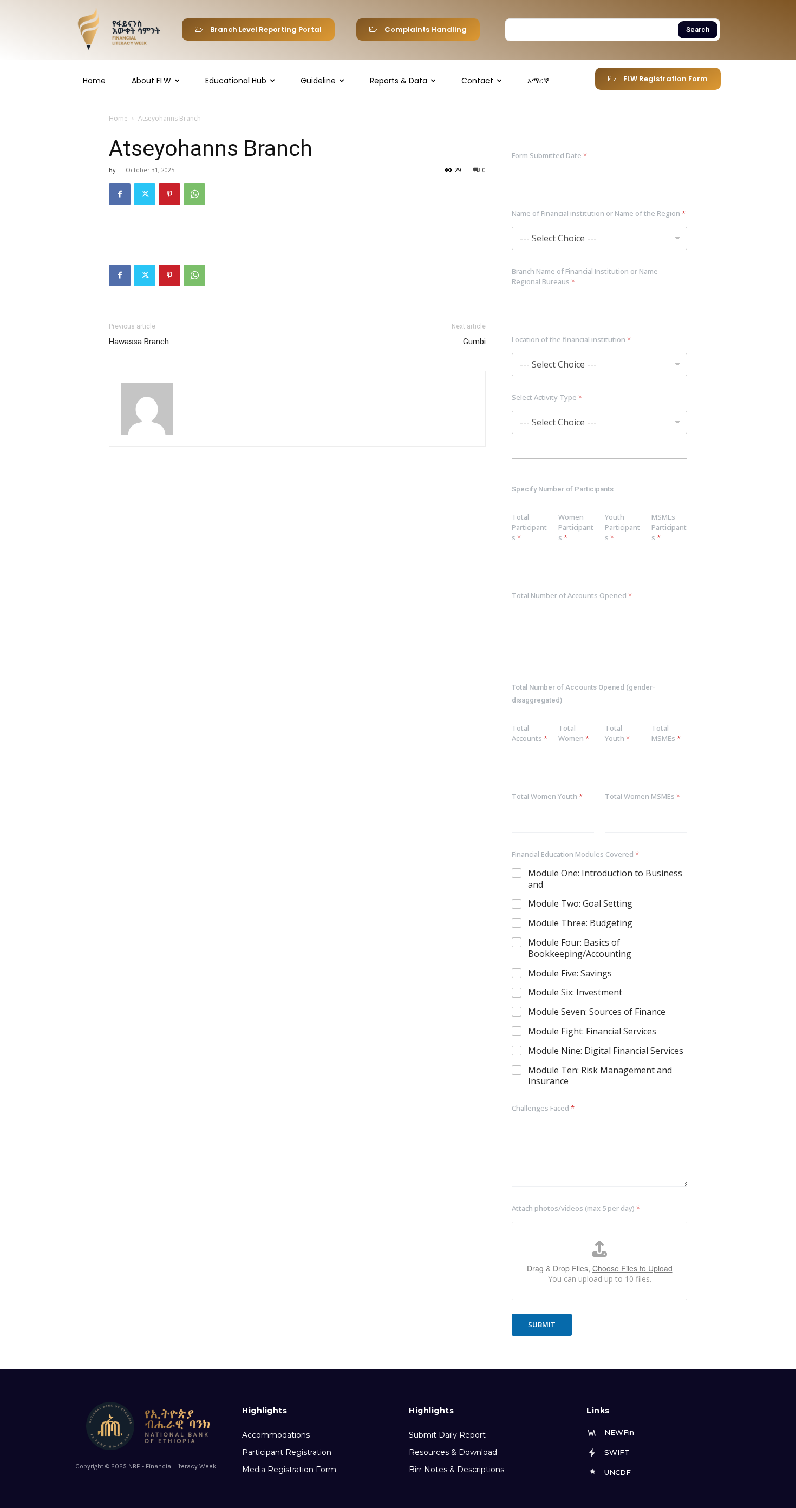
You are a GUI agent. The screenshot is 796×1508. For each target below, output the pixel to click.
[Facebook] (120, 194)
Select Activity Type (547, 397)
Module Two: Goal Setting (580, 903)
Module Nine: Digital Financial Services (605, 1051)
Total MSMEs (666, 733)
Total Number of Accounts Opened (572, 595)
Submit (542, 1324)
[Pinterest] (169, 194)
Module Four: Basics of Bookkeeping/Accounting (579, 948)
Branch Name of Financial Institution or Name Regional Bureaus (585, 276)
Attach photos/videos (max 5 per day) (576, 1208)
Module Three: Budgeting (580, 923)
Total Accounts (529, 733)
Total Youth (617, 733)
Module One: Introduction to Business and (605, 879)
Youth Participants (622, 527)
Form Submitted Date (549, 155)
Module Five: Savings (570, 973)
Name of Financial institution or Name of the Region (599, 213)
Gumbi (474, 341)
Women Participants (575, 527)
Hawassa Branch (139, 341)
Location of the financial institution (571, 339)
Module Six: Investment (575, 992)
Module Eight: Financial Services (592, 1031)
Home (118, 118)
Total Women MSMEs (642, 796)
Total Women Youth (547, 796)
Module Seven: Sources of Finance (596, 1012)
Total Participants (529, 527)
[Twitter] (144, 194)
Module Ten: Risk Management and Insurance (600, 1076)
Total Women (573, 733)
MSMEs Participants (669, 527)
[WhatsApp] (194, 194)
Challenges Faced (543, 1108)
